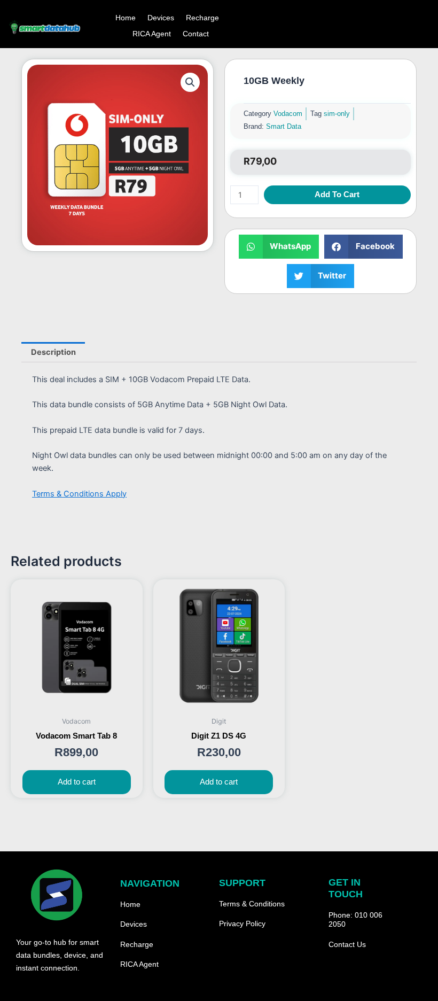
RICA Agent (151, 33)
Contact (196, 33)
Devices (160, 17)
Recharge (202, 17)
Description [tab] (53, 352)
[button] (190, 82)
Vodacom (287, 114)
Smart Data (283, 126)
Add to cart (337, 194)
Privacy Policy (242, 923)
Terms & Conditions (252, 903)
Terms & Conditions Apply (79, 494)
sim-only (337, 114)
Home (125, 17)
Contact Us (347, 944)
